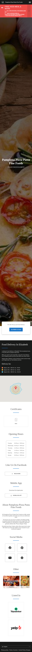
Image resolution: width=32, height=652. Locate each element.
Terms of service (13, 650)
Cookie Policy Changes (24, 650)
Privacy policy (4, 650)
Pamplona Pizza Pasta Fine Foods (14, 2)
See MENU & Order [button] (16, 329)
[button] (30, 2)
